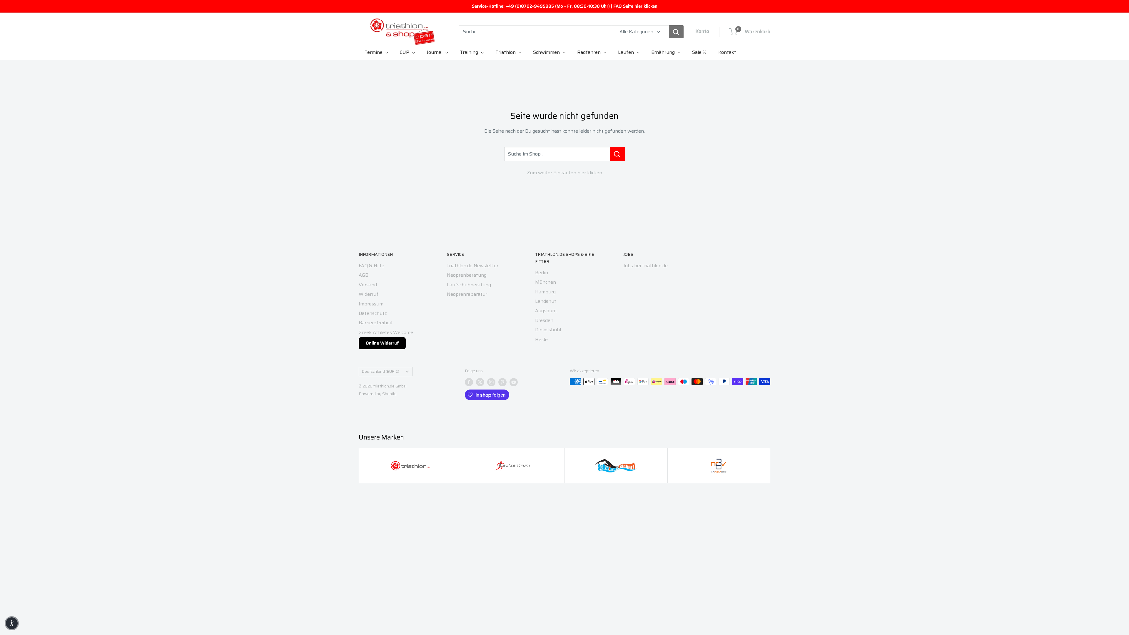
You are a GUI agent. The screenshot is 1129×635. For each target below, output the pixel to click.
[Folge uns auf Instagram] (491, 382)
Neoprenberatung (467, 275)
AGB (363, 275)
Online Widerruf (382, 343)
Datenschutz (373, 313)
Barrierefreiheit (376, 322)
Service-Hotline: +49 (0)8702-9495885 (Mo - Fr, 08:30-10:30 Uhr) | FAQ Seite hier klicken (564, 6)
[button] (12, 623)
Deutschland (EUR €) (380, 371)
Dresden (544, 320)
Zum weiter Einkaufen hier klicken (564, 172)
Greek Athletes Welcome (386, 332)
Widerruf (368, 294)
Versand (368, 284)
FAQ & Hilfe (371, 265)
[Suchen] (676, 31)
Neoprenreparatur (467, 294)
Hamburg (545, 291)
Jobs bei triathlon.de (645, 265)
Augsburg (546, 310)
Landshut (545, 301)
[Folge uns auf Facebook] (469, 382)
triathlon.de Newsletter (472, 265)
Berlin (541, 272)
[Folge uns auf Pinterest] (502, 382)
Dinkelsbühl (548, 329)
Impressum (371, 304)
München (545, 282)
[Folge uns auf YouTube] (514, 382)
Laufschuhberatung (469, 284)
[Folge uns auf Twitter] (480, 382)
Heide (541, 339)
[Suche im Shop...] (617, 154)
